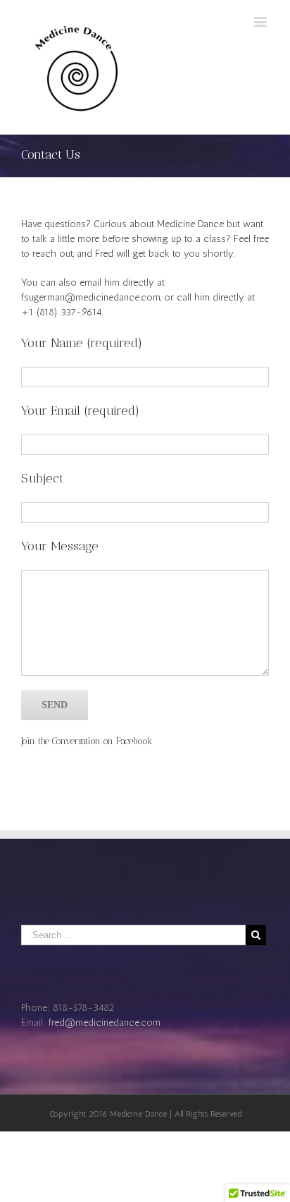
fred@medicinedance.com (104, 1022)
